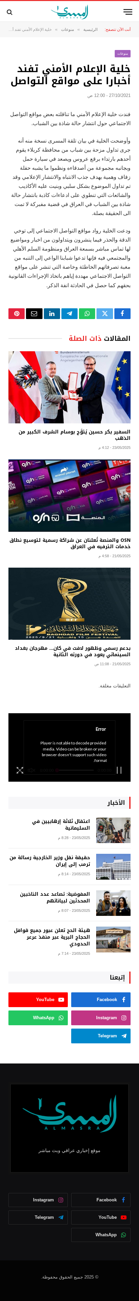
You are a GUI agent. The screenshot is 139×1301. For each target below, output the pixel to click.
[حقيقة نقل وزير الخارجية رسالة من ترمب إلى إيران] (113, 867)
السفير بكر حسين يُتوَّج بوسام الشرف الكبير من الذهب (75, 435)
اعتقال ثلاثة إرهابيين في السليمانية (61, 825)
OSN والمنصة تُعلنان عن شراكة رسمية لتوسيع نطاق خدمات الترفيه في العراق (70, 543)
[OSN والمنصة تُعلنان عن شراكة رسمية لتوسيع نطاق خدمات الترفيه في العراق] (69, 495)
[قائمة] (127, 11)
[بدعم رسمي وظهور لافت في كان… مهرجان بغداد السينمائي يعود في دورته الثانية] (69, 604)
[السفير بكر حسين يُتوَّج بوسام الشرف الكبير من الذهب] (69, 387)
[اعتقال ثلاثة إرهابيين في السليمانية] (113, 830)
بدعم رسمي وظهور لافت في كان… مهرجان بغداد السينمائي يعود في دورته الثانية (73, 651)
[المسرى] (69, 12)
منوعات (122, 53)
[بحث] (10, 11)
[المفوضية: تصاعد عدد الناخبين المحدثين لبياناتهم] (113, 903)
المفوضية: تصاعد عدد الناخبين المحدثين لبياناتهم (55, 897)
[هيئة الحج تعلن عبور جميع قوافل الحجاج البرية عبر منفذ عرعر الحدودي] (113, 939)
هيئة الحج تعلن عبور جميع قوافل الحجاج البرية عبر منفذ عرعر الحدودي (52, 937)
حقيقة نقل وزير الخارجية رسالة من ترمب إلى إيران (49, 861)
